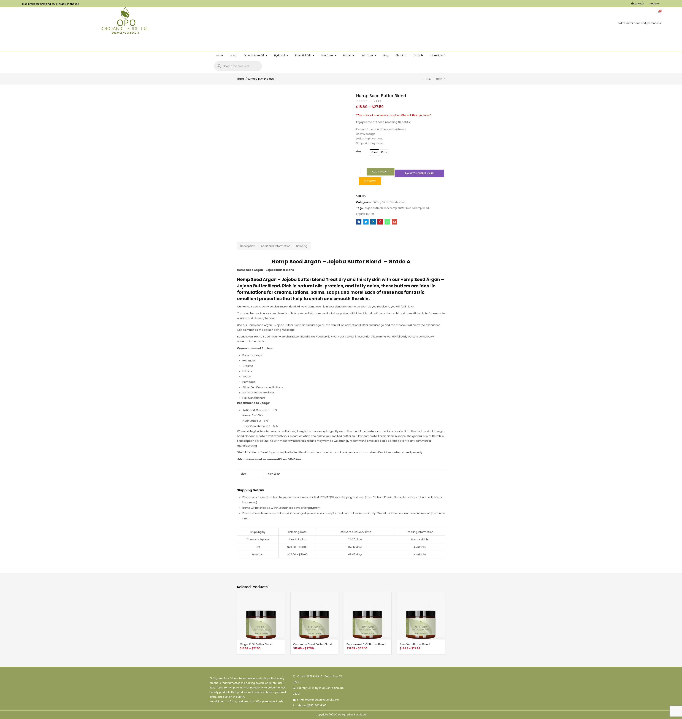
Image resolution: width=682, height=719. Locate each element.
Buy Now (370, 181)
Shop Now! (637, 3)
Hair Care (327, 55)
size (358, 151)
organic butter (365, 214)
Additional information (275, 246)
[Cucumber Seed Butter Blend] (314, 615)
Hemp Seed (421, 208)
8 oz (276, 474)
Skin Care (367, 55)
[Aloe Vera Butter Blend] (421, 615)
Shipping (301, 246)
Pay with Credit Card (419, 173)
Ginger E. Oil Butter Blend (256, 644)
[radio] (374, 152)
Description (247, 246)
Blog (386, 55)
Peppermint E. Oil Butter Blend (366, 644)
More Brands (438, 55)
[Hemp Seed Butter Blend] (358, 222)
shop (402, 202)
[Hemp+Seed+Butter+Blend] (366, 222)
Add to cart (380, 171)
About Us (401, 55)
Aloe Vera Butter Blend (415, 644)
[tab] (247, 246)
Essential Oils (303, 55)
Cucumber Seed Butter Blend (312, 644)
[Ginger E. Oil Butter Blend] (261, 615)
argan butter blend (376, 208)
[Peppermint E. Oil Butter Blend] (367, 615)
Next (439, 79)
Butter (347, 55)
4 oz (270, 474)
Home (219, 55)
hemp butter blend (401, 208)
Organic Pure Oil (254, 55)
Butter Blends (266, 79)
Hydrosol (279, 55)
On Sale (418, 55)
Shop (233, 55)
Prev (428, 79)
